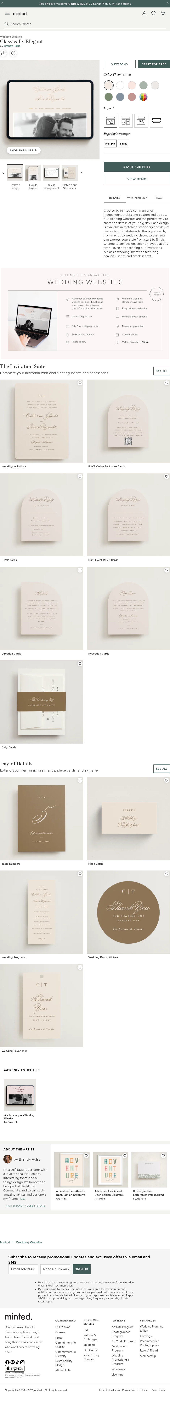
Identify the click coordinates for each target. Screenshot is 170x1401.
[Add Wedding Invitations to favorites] (80, 382)
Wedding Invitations (14, 466)
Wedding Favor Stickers (103, 957)
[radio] (110, 121)
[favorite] (13, 53)
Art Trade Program (123, 1341)
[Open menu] (7, 13)
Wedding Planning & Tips (151, 1328)
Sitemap (144, 1389)
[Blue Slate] (120, 97)
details (115, 197)
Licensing (118, 1374)
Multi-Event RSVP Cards (103, 560)
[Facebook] (7, 1361)
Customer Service (91, 1321)
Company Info (65, 1320)
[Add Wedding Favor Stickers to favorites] (166, 873)
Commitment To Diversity (65, 1354)
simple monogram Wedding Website (19, 1116)
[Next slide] (81, 172)
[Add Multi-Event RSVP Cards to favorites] (166, 476)
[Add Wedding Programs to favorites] (80, 873)
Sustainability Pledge (63, 1363)
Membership (148, 1356)
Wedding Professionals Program (120, 1359)
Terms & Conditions (109, 1389)
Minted (5, 1242)
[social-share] (3, 53)
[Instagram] (22, 1361)
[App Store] (25, 1368)
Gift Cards (90, 1350)
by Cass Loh (10, 1122)
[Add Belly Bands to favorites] (80, 663)
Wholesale (118, 1369)
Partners (118, 1320)
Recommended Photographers (149, 1343)
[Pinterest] (12, 1361)
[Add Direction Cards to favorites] (80, 570)
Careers (60, 1332)
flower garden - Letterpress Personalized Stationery (148, 1195)
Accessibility (158, 1389)
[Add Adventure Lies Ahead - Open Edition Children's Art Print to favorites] (86, 1155)
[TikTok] (17, 1361)
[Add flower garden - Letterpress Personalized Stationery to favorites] (163, 1155)
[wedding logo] (20, 13)
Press (58, 1338)
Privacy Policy (129, 1389)
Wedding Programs (14, 957)
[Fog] (155, 85)
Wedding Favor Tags (14, 1051)
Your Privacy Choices (91, 1357)
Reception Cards (98, 653)
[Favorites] (153, 13)
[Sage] (143, 85)
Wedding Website (29, 1242)
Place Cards (95, 863)
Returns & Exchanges (90, 1337)
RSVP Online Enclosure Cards (106, 466)
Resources (148, 1320)
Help (86, 1330)
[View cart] (162, 13)
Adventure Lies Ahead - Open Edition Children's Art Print (70, 1195)
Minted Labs (63, 1370)
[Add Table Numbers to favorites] (80, 780)
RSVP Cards (9, 560)
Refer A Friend (149, 1350)
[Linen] (109, 85)
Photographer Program (121, 1334)
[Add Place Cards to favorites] (166, 780)
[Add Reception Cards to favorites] (166, 570)
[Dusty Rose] (132, 97)
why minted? (137, 197)
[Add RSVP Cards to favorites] (80, 476)
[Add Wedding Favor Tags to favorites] (80, 967)
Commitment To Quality (65, 1345)
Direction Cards (11, 653)
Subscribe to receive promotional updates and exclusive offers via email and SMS (79, 1259)
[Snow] (120, 85)
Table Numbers (11, 863)
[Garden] (109, 97)
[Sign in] (144, 13)
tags (159, 197)
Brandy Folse (12, 45)
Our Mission (62, 1327)
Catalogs (146, 1336)
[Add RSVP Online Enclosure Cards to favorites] (166, 382)
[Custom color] (143, 97)
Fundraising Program (119, 1348)
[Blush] (132, 85)
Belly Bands (9, 747)
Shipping (89, 1345)
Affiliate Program (123, 1327)
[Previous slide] (3, 172)
